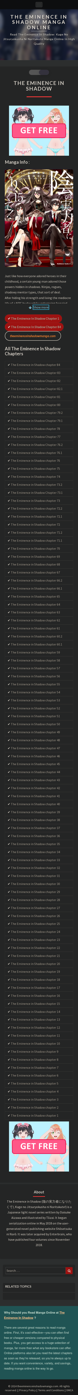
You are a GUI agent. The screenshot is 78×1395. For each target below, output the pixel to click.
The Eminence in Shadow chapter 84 (36, 327)
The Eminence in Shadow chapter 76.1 (36, 453)
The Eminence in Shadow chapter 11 (35, 1035)
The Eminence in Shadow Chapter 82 (35, 381)
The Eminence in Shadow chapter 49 (35, 732)
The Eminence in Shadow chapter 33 (35, 860)
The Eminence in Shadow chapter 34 (35, 852)
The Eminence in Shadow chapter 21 (35, 956)
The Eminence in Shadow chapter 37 (35, 828)
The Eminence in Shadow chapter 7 (34, 1068)
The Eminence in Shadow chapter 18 (35, 980)
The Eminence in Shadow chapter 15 (35, 1004)
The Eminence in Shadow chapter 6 (34, 1075)
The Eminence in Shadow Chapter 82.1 (37, 389)
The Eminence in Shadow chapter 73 (35, 501)
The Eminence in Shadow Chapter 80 (35, 405)
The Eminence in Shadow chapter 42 (35, 788)
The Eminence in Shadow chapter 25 (35, 924)
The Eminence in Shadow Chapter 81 (35, 397)
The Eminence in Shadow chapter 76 (35, 461)
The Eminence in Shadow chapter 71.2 (36, 532)
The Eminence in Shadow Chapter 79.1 (37, 421)
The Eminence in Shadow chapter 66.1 (36, 588)
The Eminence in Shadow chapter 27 (35, 908)
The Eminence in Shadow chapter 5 (34, 1083)
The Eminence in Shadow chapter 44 (35, 772)
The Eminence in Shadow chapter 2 (34, 1107)
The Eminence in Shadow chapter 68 (35, 564)
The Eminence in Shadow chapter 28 (35, 900)
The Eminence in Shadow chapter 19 (35, 972)
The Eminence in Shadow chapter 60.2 (36, 636)
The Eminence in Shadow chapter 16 (35, 996)
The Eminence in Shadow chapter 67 (35, 572)
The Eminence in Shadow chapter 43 (35, 780)
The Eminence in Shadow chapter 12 (35, 1027)
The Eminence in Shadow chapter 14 (35, 1012)
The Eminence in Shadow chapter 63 (35, 612)
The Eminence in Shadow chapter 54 (35, 692)
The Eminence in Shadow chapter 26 (35, 916)
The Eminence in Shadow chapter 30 (35, 884)
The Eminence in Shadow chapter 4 (34, 1091)
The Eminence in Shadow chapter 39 (35, 812)
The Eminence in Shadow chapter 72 (35, 524)
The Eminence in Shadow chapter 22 (35, 948)
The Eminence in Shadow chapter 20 (35, 964)
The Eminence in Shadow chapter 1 (35, 318)
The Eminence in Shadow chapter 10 (35, 1043)
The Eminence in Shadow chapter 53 (35, 700)
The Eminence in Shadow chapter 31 (35, 876)
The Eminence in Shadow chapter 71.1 (36, 540)
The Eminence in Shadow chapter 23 (35, 940)
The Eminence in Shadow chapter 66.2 (36, 580)
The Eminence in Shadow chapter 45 (35, 764)
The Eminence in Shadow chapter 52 (35, 708)
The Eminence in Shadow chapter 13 (35, 1019)
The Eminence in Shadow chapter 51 (35, 716)
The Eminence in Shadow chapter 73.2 (36, 485)
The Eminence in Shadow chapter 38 (35, 820)
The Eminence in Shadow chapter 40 (35, 804)
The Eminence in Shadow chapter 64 (35, 604)
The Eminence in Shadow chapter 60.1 (36, 644)
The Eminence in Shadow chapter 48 (35, 740)
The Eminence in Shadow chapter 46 (35, 756)
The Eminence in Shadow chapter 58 (35, 660)
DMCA (69, 1390)
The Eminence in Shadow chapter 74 (35, 477)
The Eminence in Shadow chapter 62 (35, 620)
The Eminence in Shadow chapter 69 (35, 557)
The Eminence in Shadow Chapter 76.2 (37, 445)
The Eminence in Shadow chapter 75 (35, 469)
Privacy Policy (27, 1390)
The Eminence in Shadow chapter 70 (35, 548)
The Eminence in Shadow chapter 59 (35, 652)
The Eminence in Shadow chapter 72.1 (36, 516)
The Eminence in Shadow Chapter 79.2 (37, 413)
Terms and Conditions (51, 1390)
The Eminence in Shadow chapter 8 (34, 1060)
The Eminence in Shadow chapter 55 (35, 684)
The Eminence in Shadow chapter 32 (35, 868)
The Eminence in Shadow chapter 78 (35, 429)
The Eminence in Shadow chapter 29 (35, 892)
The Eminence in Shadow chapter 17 (35, 988)
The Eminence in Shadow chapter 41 (35, 796)
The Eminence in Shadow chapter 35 (35, 844)
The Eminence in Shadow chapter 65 (35, 596)
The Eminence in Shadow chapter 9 (34, 1052)
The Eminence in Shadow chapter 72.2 (36, 508)
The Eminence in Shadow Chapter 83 (35, 373)
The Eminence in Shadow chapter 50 (35, 724)
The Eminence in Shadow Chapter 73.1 (37, 493)
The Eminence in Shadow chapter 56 (35, 676)
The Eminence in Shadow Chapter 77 (35, 437)
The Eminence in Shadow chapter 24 (35, 932)
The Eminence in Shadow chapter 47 (35, 748)
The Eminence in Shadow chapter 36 (35, 836)
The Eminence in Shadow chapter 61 (35, 628)
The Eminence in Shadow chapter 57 (35, 668)
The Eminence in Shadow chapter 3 (34, 1099)
